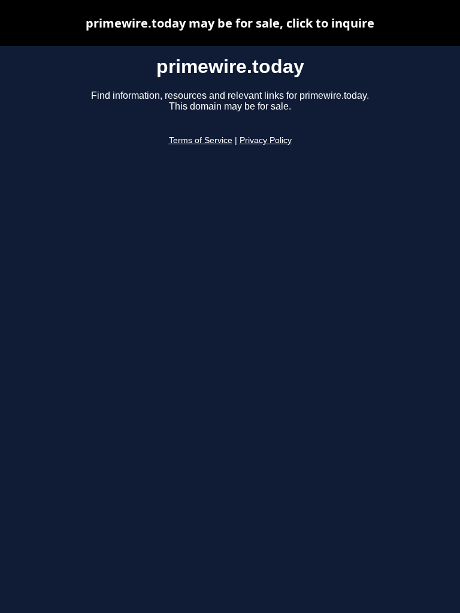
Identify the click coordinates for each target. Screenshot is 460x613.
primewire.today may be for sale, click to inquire (230, 23)
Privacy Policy (266, 140)
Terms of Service (200, 140)
